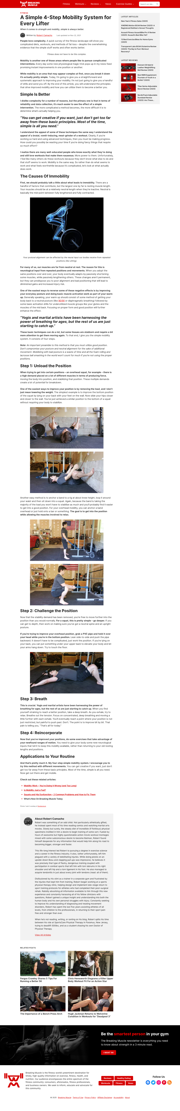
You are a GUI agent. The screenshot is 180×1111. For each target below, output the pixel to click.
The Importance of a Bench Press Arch (41, 1013)
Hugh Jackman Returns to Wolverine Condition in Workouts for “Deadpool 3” (89, 1015)
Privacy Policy (90, 1097)
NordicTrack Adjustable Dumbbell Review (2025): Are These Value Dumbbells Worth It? (147, 100)
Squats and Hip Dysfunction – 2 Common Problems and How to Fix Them (60, 794)
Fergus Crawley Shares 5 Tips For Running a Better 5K (38, 979)
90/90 (61, 300)
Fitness (24, 13)
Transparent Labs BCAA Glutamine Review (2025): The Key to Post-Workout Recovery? (138, 49)
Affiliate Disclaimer (104, 1097)
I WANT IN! (108, 1052)
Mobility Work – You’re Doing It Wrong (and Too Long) (50, 785)
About (127, 1097)
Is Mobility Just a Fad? (35, 790)
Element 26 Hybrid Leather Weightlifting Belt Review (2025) (146, 67)
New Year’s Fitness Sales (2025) (134, 21)
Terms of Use (78, 1097)
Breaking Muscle (64, 1097)
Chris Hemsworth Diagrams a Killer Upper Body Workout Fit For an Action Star (90, 979)
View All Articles (43, 935)
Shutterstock (42, 806)
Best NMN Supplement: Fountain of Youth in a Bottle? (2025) (147, 77)
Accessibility (119, 1097)
